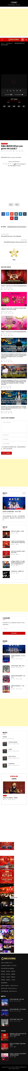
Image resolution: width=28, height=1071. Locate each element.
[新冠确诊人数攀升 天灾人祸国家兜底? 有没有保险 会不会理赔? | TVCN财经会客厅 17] (6, 564)
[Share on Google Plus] (12, 214)
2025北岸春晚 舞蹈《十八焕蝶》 (17, 686)
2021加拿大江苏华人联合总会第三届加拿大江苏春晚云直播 (18, 1034)
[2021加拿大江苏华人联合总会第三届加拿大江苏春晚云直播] (4, 1036)
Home (2, 43)
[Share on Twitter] (7, 214)
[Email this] (16, 214)
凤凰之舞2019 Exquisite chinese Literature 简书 (15, 242)
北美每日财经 (11, 763)
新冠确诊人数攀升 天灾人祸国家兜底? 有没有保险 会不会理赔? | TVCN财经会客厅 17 (18, 563)
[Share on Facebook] (3, 214)
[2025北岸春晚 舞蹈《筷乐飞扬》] (14, 649)
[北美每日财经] (5, 765)
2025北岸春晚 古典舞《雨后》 (18, 665)
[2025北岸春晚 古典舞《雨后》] (6, 669)
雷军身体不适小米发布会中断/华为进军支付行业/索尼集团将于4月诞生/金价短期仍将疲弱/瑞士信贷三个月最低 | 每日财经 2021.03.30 (13, 408)
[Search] (26, 39)
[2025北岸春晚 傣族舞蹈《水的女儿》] (6, 679)
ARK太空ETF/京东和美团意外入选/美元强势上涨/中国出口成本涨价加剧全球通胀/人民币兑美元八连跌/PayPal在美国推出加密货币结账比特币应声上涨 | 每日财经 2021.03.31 (14, 356)
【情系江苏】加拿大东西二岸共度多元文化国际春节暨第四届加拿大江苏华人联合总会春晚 (13, 308)
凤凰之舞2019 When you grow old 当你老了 (17, 226)
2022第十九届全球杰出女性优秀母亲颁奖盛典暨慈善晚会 (14, 286)
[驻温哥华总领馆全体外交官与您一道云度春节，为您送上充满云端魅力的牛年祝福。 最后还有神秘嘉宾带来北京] (7, 849)
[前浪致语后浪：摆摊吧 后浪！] (6, 574)
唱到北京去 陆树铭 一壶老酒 (17, 531)
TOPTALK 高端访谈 (12, 742)
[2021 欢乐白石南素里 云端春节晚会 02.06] (6, 554)
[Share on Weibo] (16, 218)
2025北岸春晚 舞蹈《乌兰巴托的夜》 (18, 656)
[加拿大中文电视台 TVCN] (14, 40)
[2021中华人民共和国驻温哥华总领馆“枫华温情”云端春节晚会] (6, 544)
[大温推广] (5, 751)
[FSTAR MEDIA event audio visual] (7, 890)
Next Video (24, 240)
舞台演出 (4, 795)
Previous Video (5, 234)
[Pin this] (12, 218)
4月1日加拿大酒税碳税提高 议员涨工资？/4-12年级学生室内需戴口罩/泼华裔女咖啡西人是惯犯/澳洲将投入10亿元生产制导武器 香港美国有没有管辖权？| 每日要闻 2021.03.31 (13, 382)
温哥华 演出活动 (12, 756)
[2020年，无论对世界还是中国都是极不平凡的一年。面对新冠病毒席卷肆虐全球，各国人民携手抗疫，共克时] (7, 863)
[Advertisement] (14, 22)
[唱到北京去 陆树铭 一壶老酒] (6, 534)
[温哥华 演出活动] (5, 758)
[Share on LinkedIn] (20, 214)
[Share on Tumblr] (25, 214)
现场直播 (5, 737)
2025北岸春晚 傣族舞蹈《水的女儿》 (18, 676)
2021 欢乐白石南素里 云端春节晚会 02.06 (18, 552)
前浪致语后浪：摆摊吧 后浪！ (18, 571)
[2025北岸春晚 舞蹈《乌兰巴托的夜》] (6, 659)
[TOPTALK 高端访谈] (5, 744)
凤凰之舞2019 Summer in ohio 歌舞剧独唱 (11, 236)
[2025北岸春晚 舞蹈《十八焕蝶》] (6, 689)
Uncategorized (9, 43)
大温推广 (10, 749)
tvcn (3, 151)
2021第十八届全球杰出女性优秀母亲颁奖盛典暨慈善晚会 (13, 331)
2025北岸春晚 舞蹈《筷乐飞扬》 (14, 5)
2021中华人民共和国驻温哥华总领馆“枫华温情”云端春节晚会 (18, 542)
